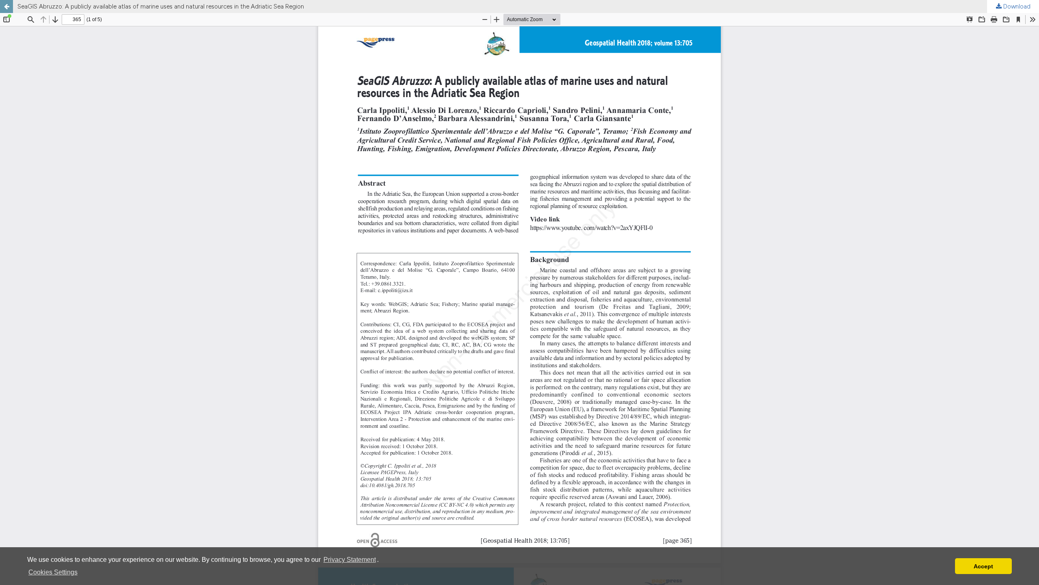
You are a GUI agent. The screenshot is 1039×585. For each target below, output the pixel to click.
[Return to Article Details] (6, 6)
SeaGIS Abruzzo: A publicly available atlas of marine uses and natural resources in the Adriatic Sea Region (160, 6)
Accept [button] (983, 566)
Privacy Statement (349, 559)
